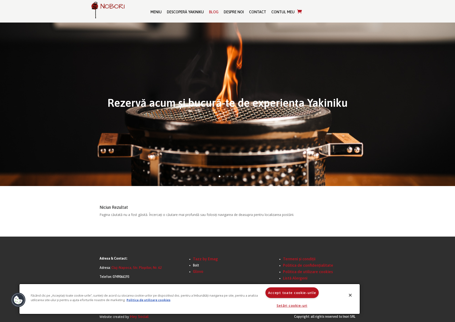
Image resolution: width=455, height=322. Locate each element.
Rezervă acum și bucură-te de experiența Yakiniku (228, 103)
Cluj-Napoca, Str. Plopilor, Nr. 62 (136, 268)
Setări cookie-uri (292, 305)
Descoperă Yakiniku (185, 12)
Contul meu (283, 12)
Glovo (198, 271)
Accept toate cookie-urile (292, 292)
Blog (213, 12)
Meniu (156, 12)
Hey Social (139, 316)
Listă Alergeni (295, 278)
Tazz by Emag (205, 259)
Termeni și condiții (299, 259)
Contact (257, 12)
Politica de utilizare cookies (308, 271)
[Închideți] (350, 295)
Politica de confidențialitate (308, 265)
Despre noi (234, 12)
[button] (18, 300)
